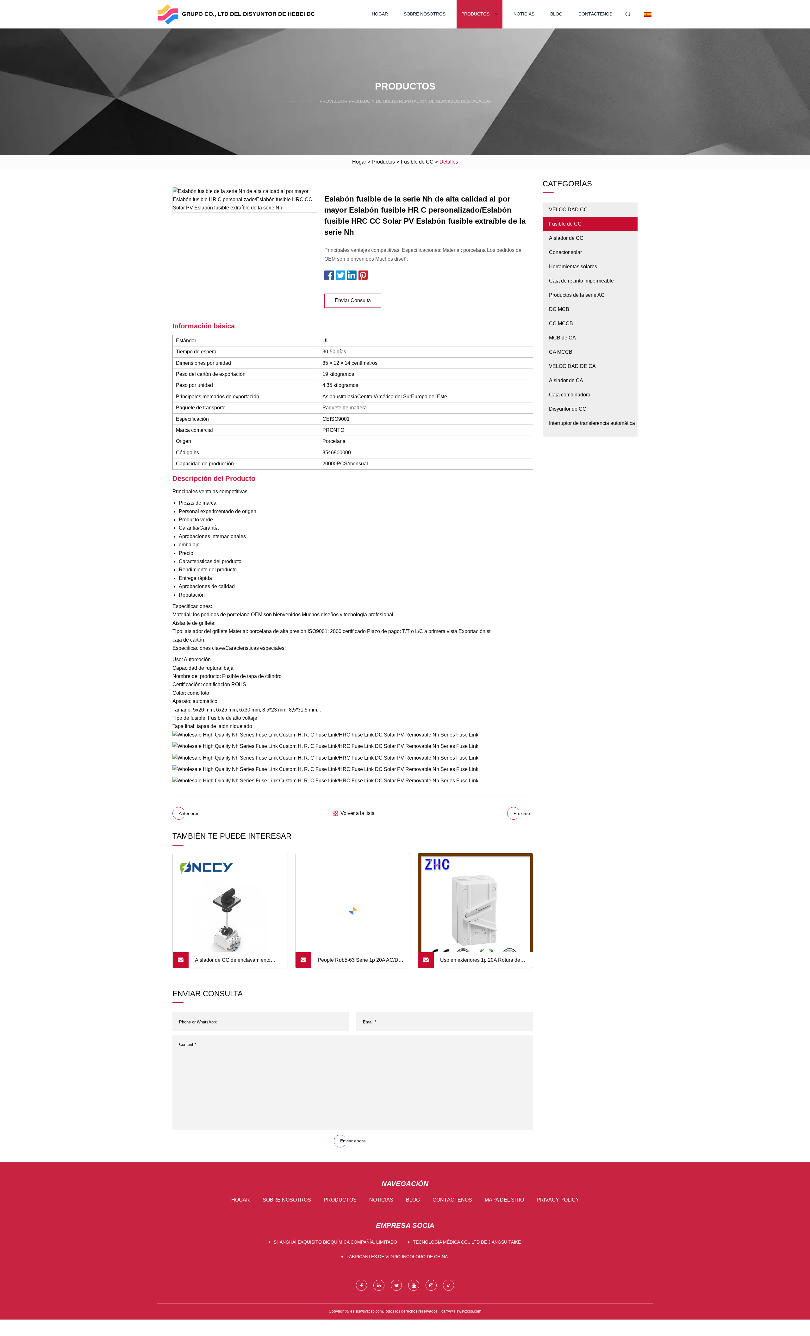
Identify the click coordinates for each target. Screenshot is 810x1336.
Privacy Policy (558, 1199)
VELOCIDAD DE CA (572, 366)
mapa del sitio (504, 1199)
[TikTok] (448, 1285)
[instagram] (431, 1285)
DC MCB (559, 309)
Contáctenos (595, 13)
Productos (475, 13)
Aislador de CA (566, 380)
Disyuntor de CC (567, 409)
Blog (556, 13)
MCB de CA (562, 337)
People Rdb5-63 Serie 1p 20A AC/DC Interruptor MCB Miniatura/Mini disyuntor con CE (360, 962)
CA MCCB (560, 352)
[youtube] (413, 1285)
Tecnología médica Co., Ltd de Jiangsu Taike (467, 1242)
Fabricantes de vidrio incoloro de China (397, 1256)
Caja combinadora (569, 394)
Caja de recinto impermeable (581, 280)
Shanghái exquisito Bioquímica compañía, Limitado (335, 1242)
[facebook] (361, 1285)
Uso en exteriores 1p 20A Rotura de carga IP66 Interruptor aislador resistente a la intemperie (480, 962)
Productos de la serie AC (577, 295)
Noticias (524, 13)
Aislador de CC (566, 238)
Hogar (380, 13)
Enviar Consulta (353, 300)
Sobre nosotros (425, 13)
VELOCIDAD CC (568, 209)
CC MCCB (561, 323)
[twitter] (396, 1285)
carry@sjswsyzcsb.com (461, 1311)
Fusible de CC (417, 162)
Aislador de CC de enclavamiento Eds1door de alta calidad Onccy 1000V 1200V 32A (233, 962)
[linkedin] (378, 1285)
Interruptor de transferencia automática (592, 423)
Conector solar (565, 252)
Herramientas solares (573, 266)
